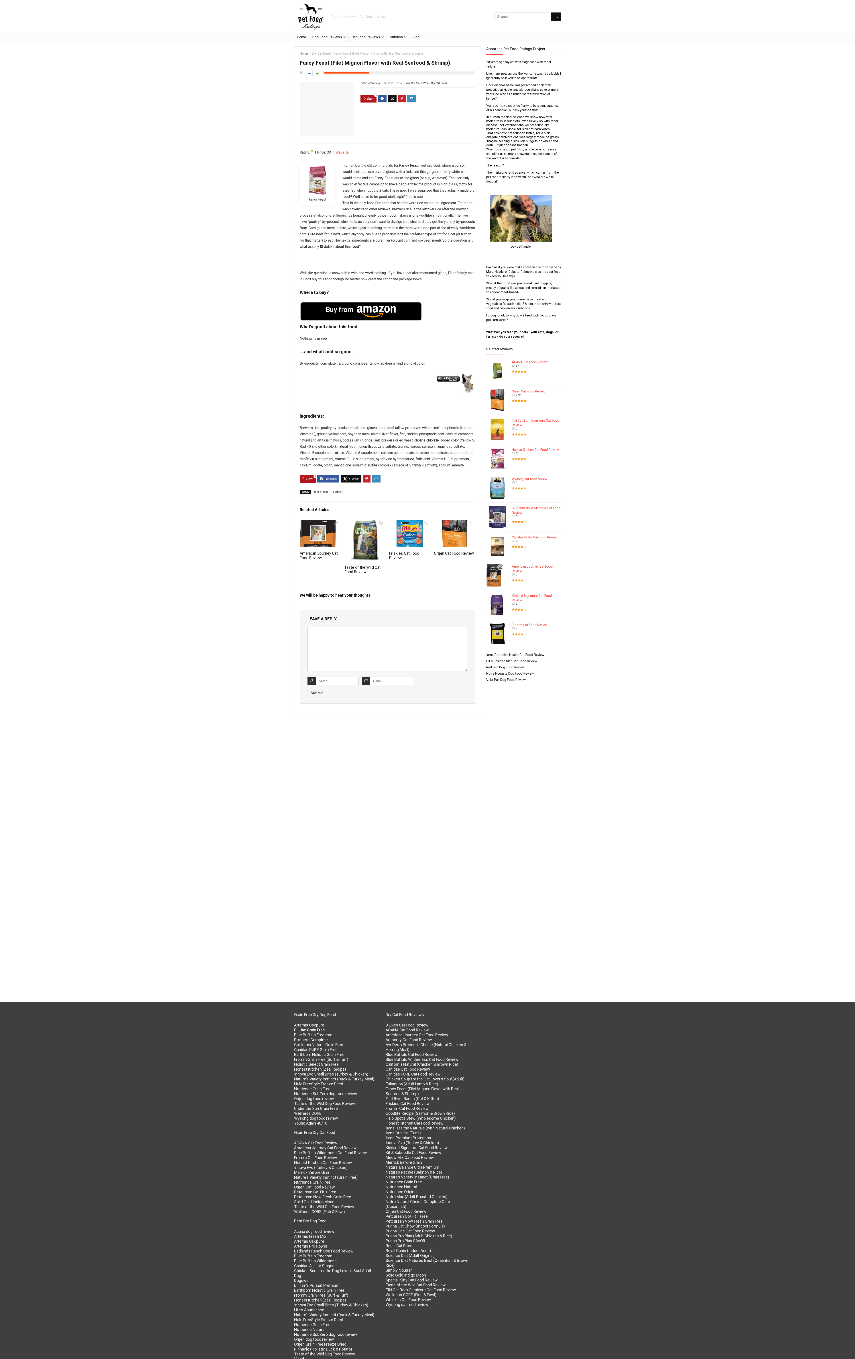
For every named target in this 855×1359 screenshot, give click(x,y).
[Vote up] (317, 73)
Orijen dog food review (314, 1098)
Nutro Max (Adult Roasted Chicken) (417, 1196)
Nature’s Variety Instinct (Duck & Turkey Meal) (334, 1079)
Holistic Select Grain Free (316, 1064)
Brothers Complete (311, 1039)
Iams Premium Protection (408, 1137)
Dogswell (302, 1280)
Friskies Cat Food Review (408, 1103)
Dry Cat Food (321, 53)
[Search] (556, 16)
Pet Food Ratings (370, 83)
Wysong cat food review (529, 479)
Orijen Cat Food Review (454, 553)
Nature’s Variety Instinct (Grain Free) (326, 1177)
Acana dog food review (314, 1231)
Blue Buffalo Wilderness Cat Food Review (330, 1152)
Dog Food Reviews (327, 37)
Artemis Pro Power (310, 1246)
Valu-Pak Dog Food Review (506, 680)
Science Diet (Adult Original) (410, 1255)
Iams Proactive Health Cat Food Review (515, 655)
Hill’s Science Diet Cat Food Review (511, 661)
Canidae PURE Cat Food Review (534, 537)
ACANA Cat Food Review (530, 362)
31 (517, 365)
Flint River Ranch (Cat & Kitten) (412, 1098)
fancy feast (321, 491)
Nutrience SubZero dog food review (325, 1093)
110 (518, 394)
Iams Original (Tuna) (403, 1133)
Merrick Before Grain (312, 1172)
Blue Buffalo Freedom (313, 1035)
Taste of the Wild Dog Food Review (324, 1103)
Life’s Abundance (309, 1310)
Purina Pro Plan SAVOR (405, 1240)
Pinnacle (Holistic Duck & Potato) (323, 1349)
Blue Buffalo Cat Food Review (412, 1054)
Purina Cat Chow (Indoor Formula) (415, 1226)
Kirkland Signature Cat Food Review (417, 1147)
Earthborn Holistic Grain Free (319, 1054)
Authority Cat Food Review (409, 1039)
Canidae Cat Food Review (408, 1069)
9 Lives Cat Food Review (407, 1025)
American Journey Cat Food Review (319, 555)
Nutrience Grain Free (312, 1088)
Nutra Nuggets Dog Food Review (510, 673)
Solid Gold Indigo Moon (314, 1201)
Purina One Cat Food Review (410, 1231)
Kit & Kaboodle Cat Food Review (413, 1152)
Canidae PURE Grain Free (316, 1049)
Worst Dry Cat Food (435, 83)
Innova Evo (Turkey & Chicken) (321, 1167)
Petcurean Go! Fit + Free (315, 1192)
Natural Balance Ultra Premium (412, 1167)
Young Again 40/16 (310, 1123)
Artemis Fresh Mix (310, 1236)
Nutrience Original (401, 1191)
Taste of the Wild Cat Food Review (362, 569)
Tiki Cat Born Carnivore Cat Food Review (421, 1289)
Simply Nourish (399, 1270)
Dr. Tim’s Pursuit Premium (317, 1285)
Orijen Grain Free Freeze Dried (320, 1344)
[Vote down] (310, 73)
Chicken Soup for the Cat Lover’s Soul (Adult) (425, 1079)
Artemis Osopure (309, 1025)
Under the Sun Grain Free (316, 1108)
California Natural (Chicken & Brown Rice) (422, 1064)
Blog (415, 37)
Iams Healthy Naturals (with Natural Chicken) (425, 1128)
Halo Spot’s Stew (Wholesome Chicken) (421, 1118)
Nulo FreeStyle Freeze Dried (318, 1084)
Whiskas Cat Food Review (408, 1299)
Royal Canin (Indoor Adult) (408, 1250)
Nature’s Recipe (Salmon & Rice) (414, 1172)
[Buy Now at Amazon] (361, 304)
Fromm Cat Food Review (530, 625)
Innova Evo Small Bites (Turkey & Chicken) (331, 1074)
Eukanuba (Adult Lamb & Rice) (412, 1084)
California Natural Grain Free (318, 1044)
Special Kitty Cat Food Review (412, 1280)
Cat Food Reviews (366, 37)
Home (301, 37)
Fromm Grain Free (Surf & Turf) (321, 1059)
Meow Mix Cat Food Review (410, 1157)
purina (337, 491)
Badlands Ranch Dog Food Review (324, 1251)
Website (342, 152)
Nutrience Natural (309, 1329)
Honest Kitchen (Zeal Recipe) (320, 1069)
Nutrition (396, 37)
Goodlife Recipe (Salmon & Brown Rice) (420, 1113)
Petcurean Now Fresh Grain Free (322, 1197)
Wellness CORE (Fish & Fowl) (319, 1211)
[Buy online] (455, 376)
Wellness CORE (308, 1113)
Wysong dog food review (316, 1118)
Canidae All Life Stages (314, 1265)
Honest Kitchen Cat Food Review (535, 450)
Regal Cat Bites (399, 1245)
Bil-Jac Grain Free (309, 1030)
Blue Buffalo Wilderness (315, 1260)
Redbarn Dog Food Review (505, 667)
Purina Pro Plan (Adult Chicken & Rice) (419, 1236)
